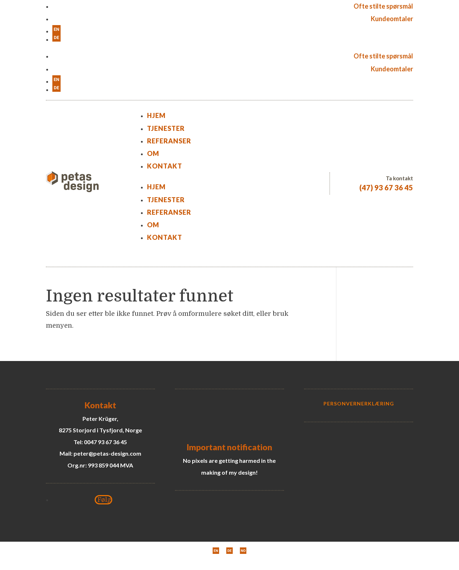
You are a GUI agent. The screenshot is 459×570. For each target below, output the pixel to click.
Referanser (169, 141)
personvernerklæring (358, 403)
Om (153, 153)
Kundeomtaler (392, 19)
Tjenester (166, 128)
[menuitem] (232, 29)
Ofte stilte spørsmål (383, 6)
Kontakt (164, 166)
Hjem (156, 115)
